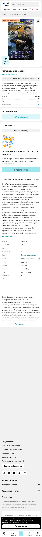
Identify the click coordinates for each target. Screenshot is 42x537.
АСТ (39, 104)
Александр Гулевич (9, 74)
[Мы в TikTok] (19, 473)
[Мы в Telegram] (24, 473)
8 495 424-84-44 (9, 480)
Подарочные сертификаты (12, 449)
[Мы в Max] (9, 473)
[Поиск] (21, 533)
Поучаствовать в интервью (12, 461)
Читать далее (7, 236)
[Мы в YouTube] (14, 473)
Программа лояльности (11, 446)
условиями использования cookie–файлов (14, 522)
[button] (21, 485)
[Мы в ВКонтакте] (4, 473)
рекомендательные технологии (14, 507)
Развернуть (19, 324)
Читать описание (33, 93)
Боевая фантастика (28, 255)
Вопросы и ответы (9, 457)
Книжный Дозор (8, 453)
